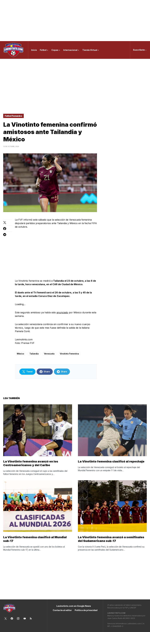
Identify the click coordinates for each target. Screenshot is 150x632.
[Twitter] (5, 618)
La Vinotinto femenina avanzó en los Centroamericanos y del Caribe (30, 463)
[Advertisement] (75, 20)
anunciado (62, 312)
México (20, 353)
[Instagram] (18, 618)
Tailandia (34, 353)
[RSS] (31, 618)
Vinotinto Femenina (69, 353)
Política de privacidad (86, 610)
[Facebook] (12, 618)
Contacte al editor (62, 610)
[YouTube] (24, 618)
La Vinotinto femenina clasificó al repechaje (111, 461)
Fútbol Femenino (13, 116)
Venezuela (49, 353)
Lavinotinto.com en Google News (73, 606)
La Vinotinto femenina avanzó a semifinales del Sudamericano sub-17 (111, 539)
